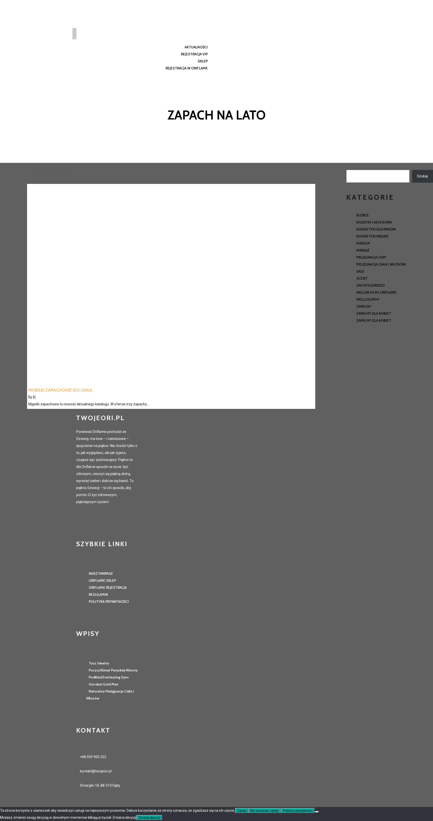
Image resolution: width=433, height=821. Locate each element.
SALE (360, 271)
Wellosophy (367, 299)
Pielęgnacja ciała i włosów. (381, 264)
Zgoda (241, 810)
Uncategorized (370, 285)
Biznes (362, 215)
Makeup (363, 243)
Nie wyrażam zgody (264, 810)
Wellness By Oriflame (376, 292)
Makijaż (362, 250)
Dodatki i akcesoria (374, 222)
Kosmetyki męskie (372, 236)
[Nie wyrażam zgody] (317, 811)
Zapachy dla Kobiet (373, 313)
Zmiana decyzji (149, 817)
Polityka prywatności (298, 810)
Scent (362, 278)
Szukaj (351, 166)
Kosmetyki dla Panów (376, 229)
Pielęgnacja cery (371, 257)
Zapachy (363, 306)
